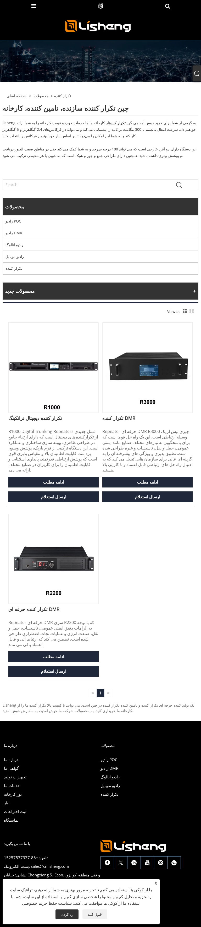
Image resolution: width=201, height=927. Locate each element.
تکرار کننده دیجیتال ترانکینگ (35, 418)
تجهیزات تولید (15, 776)
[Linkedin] (134, 862)
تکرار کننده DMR (118, 418)
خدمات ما (12, 785)
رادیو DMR (13, 232)
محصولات (41, 95)
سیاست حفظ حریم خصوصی (47, 903)
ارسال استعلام (53, 497)
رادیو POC (13, 221)
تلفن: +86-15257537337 (26, 857)
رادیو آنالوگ (14, 244)
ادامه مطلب (53, 482)
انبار (7, 802)
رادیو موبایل (14, 256)
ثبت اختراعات (15, 811)
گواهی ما (11, 768)
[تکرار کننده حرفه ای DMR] (53, 558)
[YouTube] (147, 862)
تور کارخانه (13, 794)
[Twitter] (120, 862)
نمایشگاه (11, 820)
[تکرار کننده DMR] (147, 367)
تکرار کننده (13, 268)
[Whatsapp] (174, 862)
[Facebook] (107, 862)
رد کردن (67, 914)
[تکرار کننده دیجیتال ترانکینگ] (53, 367)
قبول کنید (95, 914)
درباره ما (11, 759)
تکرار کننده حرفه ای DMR (33, 609)
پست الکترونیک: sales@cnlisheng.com (36, 866)
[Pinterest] (161, 862)
